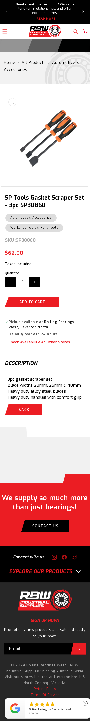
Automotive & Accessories (31, 218)
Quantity (12, 273)
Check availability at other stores (39, 342)
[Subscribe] (78, 649)
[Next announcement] (83, 11)
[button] (75, 31)
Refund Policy (45, 689)
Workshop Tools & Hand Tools (34, 228)
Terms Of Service (45, 695)
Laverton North (68, 677)
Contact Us (45, 526)
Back (24, 409)
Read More (46, 19)
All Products (34, 62)
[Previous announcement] (6, 11)
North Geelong (37, 683)
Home (9, 62)
